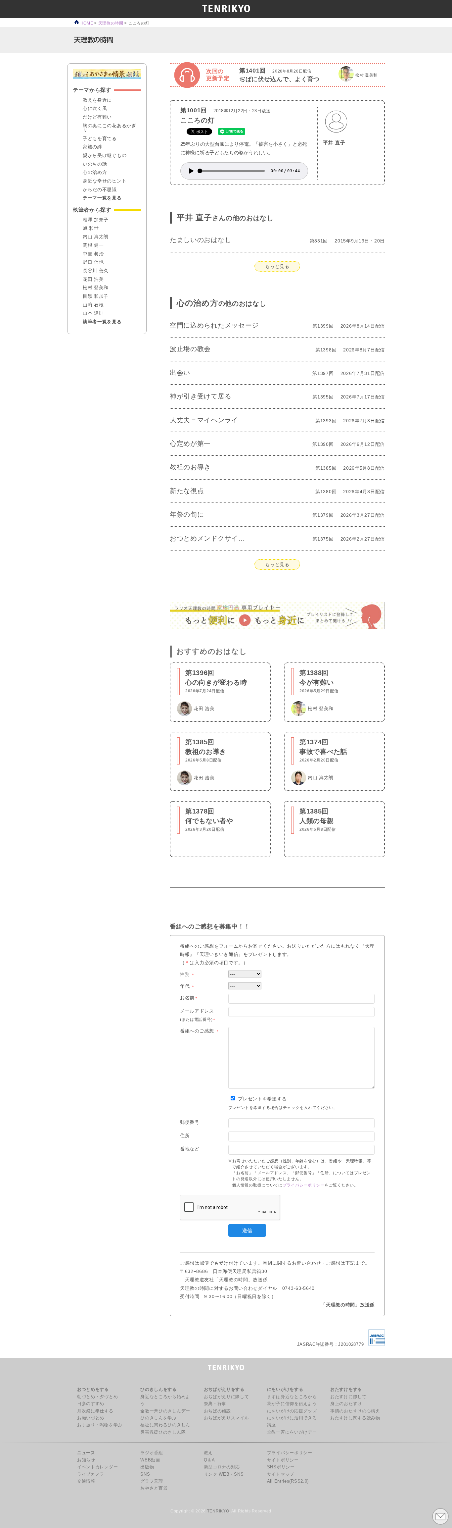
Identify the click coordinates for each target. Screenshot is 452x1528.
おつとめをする (93, 1389)
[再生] (191, 171)
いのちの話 (95, 164)
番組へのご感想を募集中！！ (210, 926)
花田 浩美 (93, 279)
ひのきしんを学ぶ (158, 1418)
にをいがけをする (285, 1389)
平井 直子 (334, 142)
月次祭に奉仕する (95, 1411)
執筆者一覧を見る (102, 322)
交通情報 (86, 1481)
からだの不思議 (100, 189)
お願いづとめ (90, 1418)
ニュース (86, 1452)
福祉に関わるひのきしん (165, 1425)
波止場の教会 (190, 348)
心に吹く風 (95, 108)
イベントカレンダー (97, 1467)
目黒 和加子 (96, 296)
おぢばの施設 (217, 1411)
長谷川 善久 (96, 271)
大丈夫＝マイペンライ (204, 420)
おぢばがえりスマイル (226, 1418)
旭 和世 (91, 228)
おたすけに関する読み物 (355, 1418)
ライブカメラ (90, 1474)
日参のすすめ (90, 1403)
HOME (86, 23)
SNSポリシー (281, 1467)
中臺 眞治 (93, 254)
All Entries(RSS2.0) (288, 1481)
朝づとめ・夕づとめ (97, 1397)
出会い (180, 372)
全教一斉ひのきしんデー (165, 1411)
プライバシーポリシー (304, 1185)
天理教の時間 (110, 23)
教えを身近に (97, 100)
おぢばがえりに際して (226, 1397)
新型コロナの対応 (222, 1467)
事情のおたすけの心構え (355, 1411)
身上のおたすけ (346, 1403)
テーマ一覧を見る (102, 198)
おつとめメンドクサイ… (207, 538)
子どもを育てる (100, 138)
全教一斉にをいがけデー (292, 1432)
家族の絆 (92, 147)
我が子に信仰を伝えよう (292, 1403)
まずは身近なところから (292, 1397)
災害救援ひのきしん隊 (163, 1432)
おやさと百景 (153, 1488)
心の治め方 (221, 302)
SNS (145, 1474)
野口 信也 (93, 262)
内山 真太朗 (96, 237)
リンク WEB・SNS (224, 1474)
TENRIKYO (218, 1511)
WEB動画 (150, 1460)
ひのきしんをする (158, 1389)
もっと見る (277, 266)
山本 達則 (93, 313)
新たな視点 (187, 491)
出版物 (147, 1467)
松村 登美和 (96, 288)
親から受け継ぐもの (104, 155)
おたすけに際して (348, 1397)
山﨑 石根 (93, 305)
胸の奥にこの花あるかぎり (109, 128)
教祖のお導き (190, 467)
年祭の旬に (187, 514)
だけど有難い (97, 117)
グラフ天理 (151, 1481)
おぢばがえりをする (224, 1389)
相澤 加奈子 (96, 220)
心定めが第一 (190, 443)
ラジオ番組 (151, 1452)
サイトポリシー (283, 1460)
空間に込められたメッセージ (214, 325)
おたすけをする (346, 1389)
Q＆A (209, 1460)
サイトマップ (280, 1474)
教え (208, 1452)
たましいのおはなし (200, 239)
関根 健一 (93, 245)
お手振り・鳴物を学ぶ (99, 1425)
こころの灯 (197, 120)
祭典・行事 (215, 1403)
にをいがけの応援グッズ (292, 1411)
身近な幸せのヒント (104, 181)
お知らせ (86, 1460)
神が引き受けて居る (200, 396)
